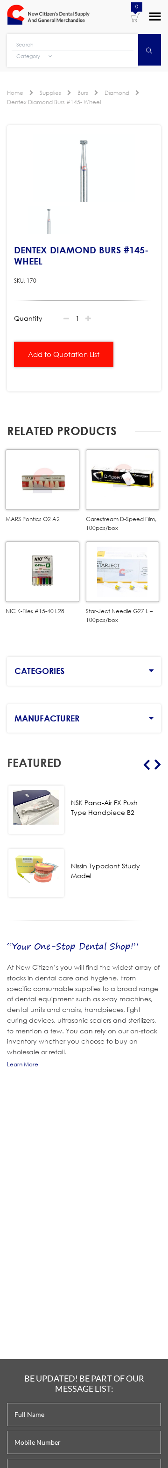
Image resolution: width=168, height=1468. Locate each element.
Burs (82, 93)
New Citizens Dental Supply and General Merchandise (48, 16)
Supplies (50, 93)
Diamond (117, 93)
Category (29, 56)
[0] (135, 17)
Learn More (22, 1064)
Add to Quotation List (63, 354)
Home (15, 93)
